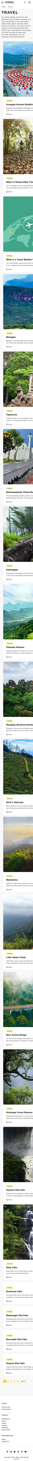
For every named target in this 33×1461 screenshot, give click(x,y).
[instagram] (11, 1452)
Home (3, 6)
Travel (9, 100)
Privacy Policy (6, 1409)
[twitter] (14, 1452)
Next (23, 1381)
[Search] (25, 2)
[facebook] (7, 1452)
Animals (4, 1425)
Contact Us (5, 1441)
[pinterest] (22, 1452)
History (4, 1423)
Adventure (5, 1427)
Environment (6, 1430)
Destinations (6, 1419)
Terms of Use (6, 1407)
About (4, 1439)
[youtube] (25, 1452)
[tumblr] (18, 1452)
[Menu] (29, 2)
